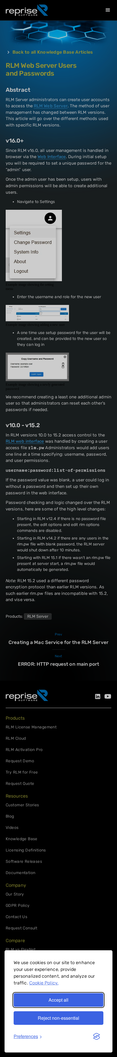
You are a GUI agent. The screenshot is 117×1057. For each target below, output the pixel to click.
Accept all (58, 1000)
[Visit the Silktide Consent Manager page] (96, 1036)
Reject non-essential (58, 1018)
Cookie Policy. (43, 983)
